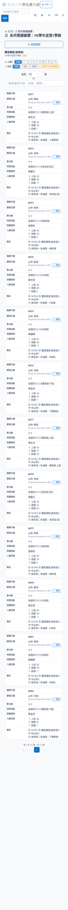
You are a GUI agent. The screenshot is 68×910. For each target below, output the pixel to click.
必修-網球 (33, 207)
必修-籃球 (33, 261)
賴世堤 (31, 279)
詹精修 (31, 225)
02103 (34, 187)
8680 (31, 582)
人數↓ (25, 66)
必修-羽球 (33, 370)
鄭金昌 (31, 388)
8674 (31, 256)
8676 (31, 365)
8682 (31, 691)
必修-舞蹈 (33, 99)
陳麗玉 (31, 171)
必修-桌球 (33, 153)
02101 (34, 404)
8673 (31, 202)
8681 (30, 636)
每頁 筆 (34, 74)
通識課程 (35, 44)
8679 (31, 528)
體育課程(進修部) (50, 133)
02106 (34, 241)
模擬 (58, 102)
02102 (34, 133)
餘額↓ (35, 66)
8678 (31, 474)
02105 (34, 350)
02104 (34, 296)
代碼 (16, 66)
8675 (31, 311)
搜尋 (5, 18)
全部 (18, 62)
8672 (31, 148)
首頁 (10, 31)
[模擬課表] (35, 15)
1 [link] (36, 749)
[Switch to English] (49, 15)
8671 (30, 94)
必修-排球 (33, 316)
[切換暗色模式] (63, 15)
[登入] (42, 15)
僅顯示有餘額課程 (50, 66)
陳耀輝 (31, 334)
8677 (31, 419)
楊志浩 (31, 117)
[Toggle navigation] (4, 4)
